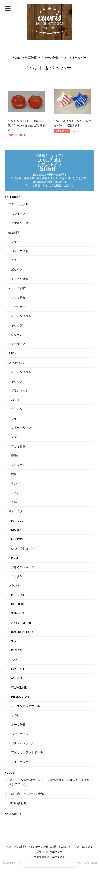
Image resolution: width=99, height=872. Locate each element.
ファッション (17, 362)
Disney (16, 529)
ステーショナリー (19, 204)
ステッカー (18, 260)
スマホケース (19, 222)
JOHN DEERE (21, 622)
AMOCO (16, 678)
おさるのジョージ (22, 567)
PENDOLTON (20, 696)
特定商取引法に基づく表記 (26, 793)
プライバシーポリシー (49, 851)
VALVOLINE (19, 687)
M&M (14, 557)
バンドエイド (19, 251)
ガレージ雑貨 (17, 288)
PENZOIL (17, 650)
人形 (14, 501)
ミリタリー (18, 576)
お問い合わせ (17, 803)
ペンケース (18, 213)
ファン (15, 492)
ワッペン (17, 334)
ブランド (14, 585)
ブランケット (19, 390)
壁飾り (15, 455)
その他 (15, 715)
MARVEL (17, 520)
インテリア (15, 436)
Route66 (18, 604)
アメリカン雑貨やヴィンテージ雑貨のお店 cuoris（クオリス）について (49, 782)
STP (14, 641)
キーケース (18, 343)
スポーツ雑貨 (17, 724)
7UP (14, 659)
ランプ (15, 483)
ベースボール (19, 733)
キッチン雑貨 (50, 57)
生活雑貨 (31, 57)
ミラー (15, 241)
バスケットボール (22, 743)
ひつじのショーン (22, 548)
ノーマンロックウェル (25, 706)
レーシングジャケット (25, 316)
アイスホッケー (21, 761)
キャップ (17, 325)
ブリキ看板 (18, 297)
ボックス (17, 269)
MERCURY (18, 594)
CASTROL (18, 669)
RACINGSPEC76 (22, 631)
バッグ (15, 399)
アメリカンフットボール (27, 752)
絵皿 (14, 474)
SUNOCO (17, 613)
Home (16, 57)
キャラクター (17, 511)
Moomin (17, 539)
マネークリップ (21, 427)
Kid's (12, 353)
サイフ (15, 418)
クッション (18, 464)
